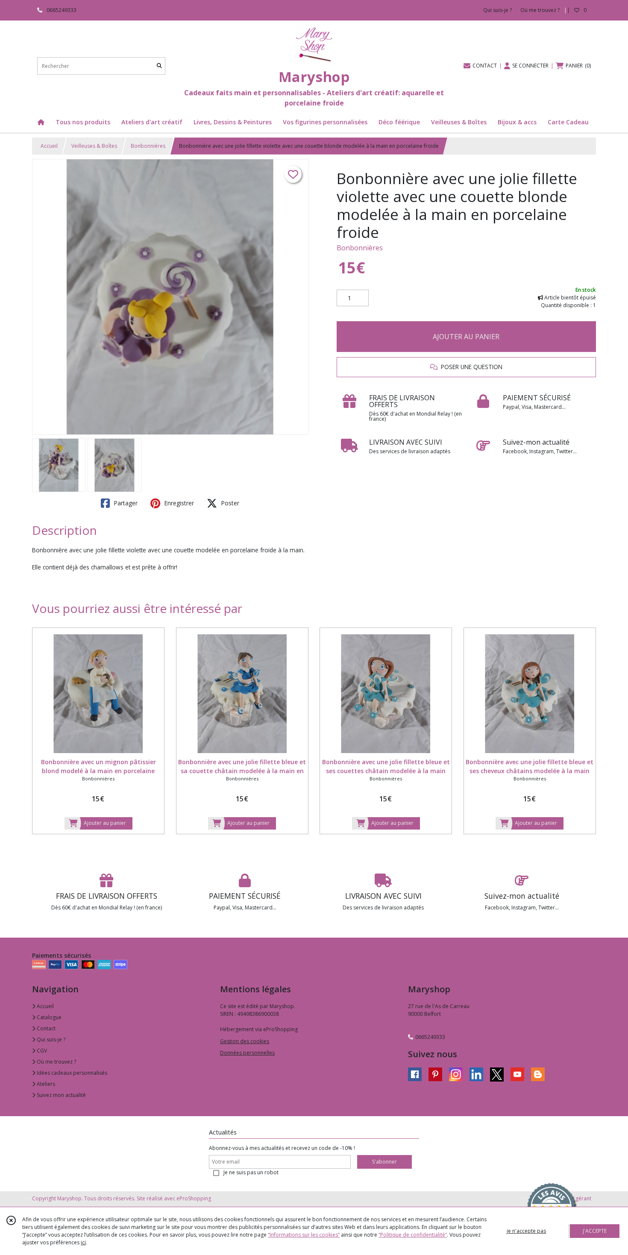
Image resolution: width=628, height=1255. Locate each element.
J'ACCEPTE (595, 1230)
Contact (45, 1028)
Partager (125, 503)
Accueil (49, 146)
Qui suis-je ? (50, 1039)
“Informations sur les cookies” (304, 1234)
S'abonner (384, 1161)
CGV (41, 1050)
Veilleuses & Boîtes (94, 146)
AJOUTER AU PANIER (466, 336)
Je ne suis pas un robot (251, 1172)
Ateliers (45, 1084)
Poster (229, 503)
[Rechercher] (159, 66)
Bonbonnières (148, 146)
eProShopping (193, 1198)
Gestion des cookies (244, 1041)
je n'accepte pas (526, 1230)
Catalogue (48, 1017)
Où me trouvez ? (55, 1061)
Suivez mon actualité (60, 1095)
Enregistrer (178, 503)
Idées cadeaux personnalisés (71, 1072)
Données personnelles (247, 1052)
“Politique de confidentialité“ (413, 1234)
